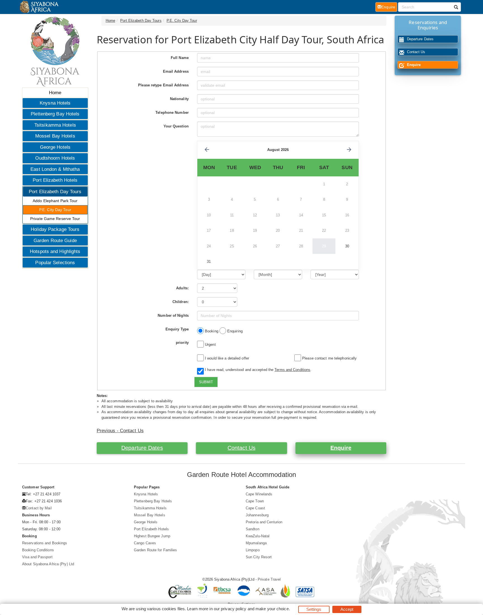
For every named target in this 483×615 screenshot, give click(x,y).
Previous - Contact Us (120, 430)
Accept (347, 609)
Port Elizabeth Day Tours (55, 191)
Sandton (252, 529)
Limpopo (253, 550)
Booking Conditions (38, 550)
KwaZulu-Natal (257, 536)
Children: (180, 302)
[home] (39, 7)
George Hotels (55, 147)
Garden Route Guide (55, 240)
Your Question (176, 126)
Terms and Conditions (292, 370)
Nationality (179, 99)
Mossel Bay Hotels (55, 136)
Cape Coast (255, 508)
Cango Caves (145, 543)
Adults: (182, 288)
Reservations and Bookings (44, 543)
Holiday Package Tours (55, 229)
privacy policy (233, 608)
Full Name (180, 58)
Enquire (340, 448)
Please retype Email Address (163, 85)
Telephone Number (172, 112)
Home (55, 92)
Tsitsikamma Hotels (55, 125)
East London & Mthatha (55, 169)
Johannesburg (257, 515)
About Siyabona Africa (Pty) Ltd (48, 564)
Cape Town (255, 501)
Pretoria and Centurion (264, 522)
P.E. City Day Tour (55, 209)
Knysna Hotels (55, 103)
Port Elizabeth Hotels (55, 180)
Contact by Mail (39, 508)
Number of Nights (173, 315)
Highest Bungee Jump (152, 536)
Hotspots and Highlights (55, 251)
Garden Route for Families (155, 550)
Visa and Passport (37, 557)
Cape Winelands (259, 494)
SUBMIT (206, 382)
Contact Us (241, 448)
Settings (313, 609)
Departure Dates (142, 448)
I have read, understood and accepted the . (257, 370)
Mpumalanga (256, 543)
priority (182, 342)
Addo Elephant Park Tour (55, 200)
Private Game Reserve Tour (55, 218)
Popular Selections (55, 262)
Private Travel (269, 579)
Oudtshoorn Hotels (55, 158)
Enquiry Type (177, 329)
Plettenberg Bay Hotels (55, 114)
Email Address (176, 71)
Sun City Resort (259, 557)
